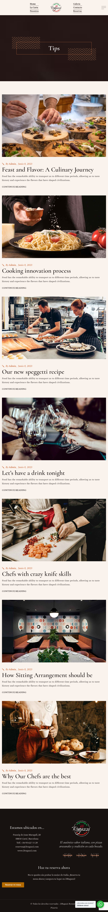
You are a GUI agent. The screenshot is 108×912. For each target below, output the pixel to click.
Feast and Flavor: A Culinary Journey (48, 169)
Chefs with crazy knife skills (36, 574)
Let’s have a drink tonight (33, 473)
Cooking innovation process (36, 271)
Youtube (95, 855)
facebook (67, 855)
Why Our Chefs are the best (36, 776)
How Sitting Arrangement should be (47, 675)
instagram (81, 855)
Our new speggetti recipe (33, 372)
